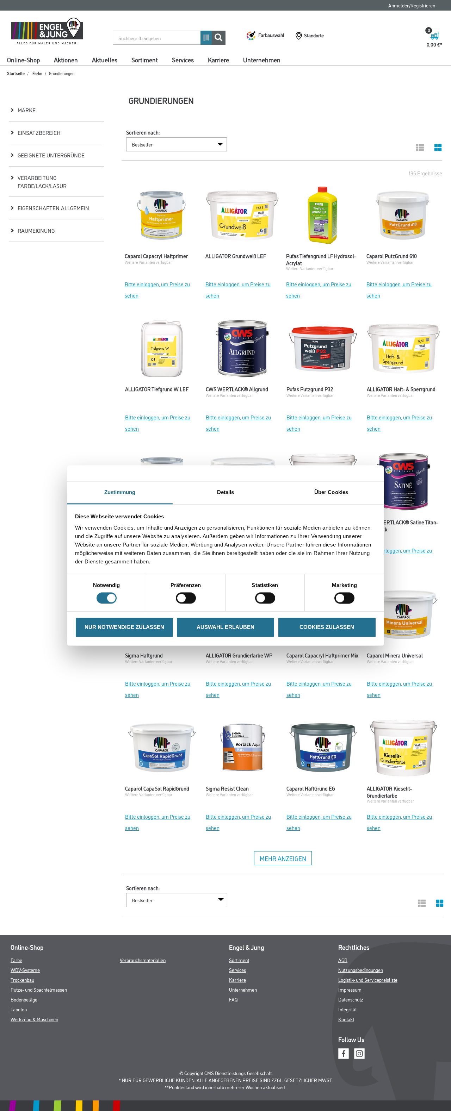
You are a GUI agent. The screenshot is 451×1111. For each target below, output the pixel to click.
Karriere (218, 59)
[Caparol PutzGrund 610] (403, 217)
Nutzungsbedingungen (360, 969)
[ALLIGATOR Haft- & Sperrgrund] (403, 350)
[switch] (187, 598)
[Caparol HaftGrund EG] (323, 749)
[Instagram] (359, 1052)
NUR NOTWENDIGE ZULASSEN (124, 627)
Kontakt (346, 1019)
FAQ (233, 999)
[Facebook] (343, 1052)
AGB (342, 959)
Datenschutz (350, 999)
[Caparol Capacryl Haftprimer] (161, 217)
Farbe (37, 73)
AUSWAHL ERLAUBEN (225, 627)
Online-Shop (23, 59)
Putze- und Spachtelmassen (39, 989)
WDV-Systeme (25, 969)
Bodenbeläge (24, 999)
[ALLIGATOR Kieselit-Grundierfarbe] (403, 749)
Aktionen (66, 59)
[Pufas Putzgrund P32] (323, 350)
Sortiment (144, 59)
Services (183, 59)
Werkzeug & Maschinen (34, 1019)
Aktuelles (104, 59)
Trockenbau (22, 979)
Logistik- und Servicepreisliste (367, 979)
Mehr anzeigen (283, 858)
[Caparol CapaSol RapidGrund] (162, 749)
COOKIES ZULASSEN (326, 627)
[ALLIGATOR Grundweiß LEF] (242, 217)
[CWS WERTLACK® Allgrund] (242, 350)
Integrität (347, 1009)
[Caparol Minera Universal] (403, 616)
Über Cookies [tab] (331, 492)
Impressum (350, 989)
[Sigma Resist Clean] (242, 749)
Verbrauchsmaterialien (143, 959)
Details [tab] (225, 492)
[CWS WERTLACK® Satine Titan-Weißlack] (403, 483)
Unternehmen (261, 59)
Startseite (16, 73)
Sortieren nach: (143, 132)
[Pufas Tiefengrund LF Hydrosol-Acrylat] (323, 217)
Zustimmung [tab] (120, 492)
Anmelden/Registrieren (411, 5)
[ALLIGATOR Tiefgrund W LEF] (162, 350)
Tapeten (19, 1009)
